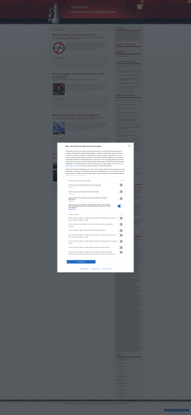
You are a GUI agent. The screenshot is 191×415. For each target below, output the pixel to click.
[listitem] (95, 181)
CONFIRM (81, 262)
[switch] (120, 185)
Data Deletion (84, 269)
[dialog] (95, 207)
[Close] (130, 146)
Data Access (95, 269)
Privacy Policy (106, 269)
